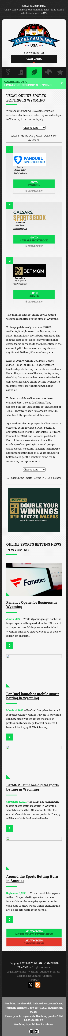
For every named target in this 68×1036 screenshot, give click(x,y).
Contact (47, 975)
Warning (33, 971)
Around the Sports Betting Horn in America (32, 878)
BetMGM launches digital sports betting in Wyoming (32, 787)
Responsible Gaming (29, 975)
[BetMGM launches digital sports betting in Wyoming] (34, 762)
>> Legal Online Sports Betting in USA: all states (34, 478)
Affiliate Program (50, 971)
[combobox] (34, 59)
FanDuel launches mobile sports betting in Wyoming (32, 695)
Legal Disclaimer (16, 971)
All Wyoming (34, 933)
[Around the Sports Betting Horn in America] (34, 853)
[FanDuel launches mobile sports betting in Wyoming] (34, 670)
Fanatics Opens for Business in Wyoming (31, 604)
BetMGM (52, 411)
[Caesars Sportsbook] (34, 531)
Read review (35, 190)
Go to (34, 184)
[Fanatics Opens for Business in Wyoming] (34, 579)
